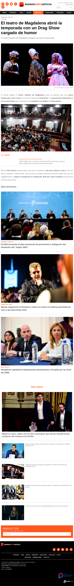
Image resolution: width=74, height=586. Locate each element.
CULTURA (66, 87)
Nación (29, 12)
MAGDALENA (60, 87)
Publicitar (28, 557)
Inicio (4, 12)
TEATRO (71, 87)
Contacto (46, 557)
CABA (21, 12)
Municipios (38, 12)
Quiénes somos (37, 557)
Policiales (60, 12)
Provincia (13, 12)
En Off (69, 12)
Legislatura (49, 12)
